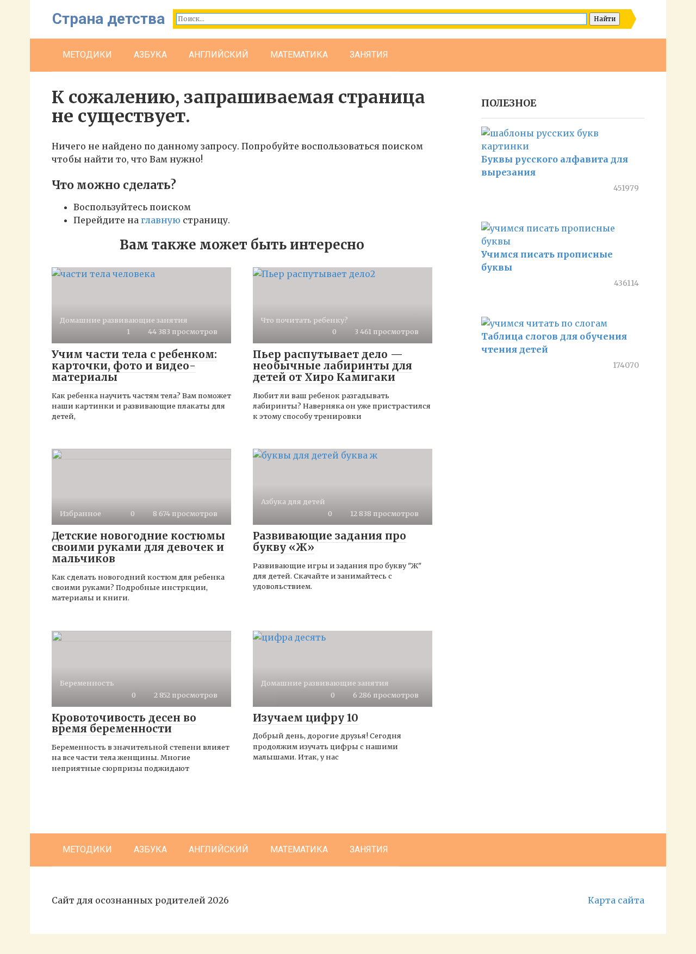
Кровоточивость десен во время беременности (124, 723)
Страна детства (108, 19)
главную (161, 220)
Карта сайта (616, 900)
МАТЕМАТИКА (299, 54)
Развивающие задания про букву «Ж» (329, 541)
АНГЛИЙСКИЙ (218, 54)
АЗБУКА (150, 54)
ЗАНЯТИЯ (369, 54)
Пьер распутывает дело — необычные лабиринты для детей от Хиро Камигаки (332, 366)
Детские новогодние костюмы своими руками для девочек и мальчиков (138, 547)
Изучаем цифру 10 (305, 717)
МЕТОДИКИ (87, 54)
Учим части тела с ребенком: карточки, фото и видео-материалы (134, 366)
